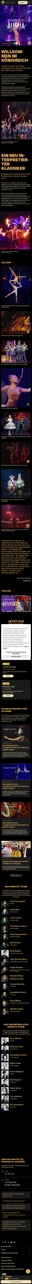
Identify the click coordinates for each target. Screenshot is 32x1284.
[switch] (15, 43)
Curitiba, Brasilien (9, 667)
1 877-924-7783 (10, 1182)
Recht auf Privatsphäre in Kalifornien (12, 1269)
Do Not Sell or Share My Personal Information (16, 652)
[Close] (28, 626)
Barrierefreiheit (5, 1257)
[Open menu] (30, 2)
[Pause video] (28, 404)
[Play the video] (16, 603)
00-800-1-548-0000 (12, 1185)
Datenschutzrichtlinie (8, 1263)
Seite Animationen (7, 43)
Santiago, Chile (8, 686)
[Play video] (28, 332)
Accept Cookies (16, 656)
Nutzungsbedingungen (8, 1266)
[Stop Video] (29, 43)
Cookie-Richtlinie (6, 1260)
